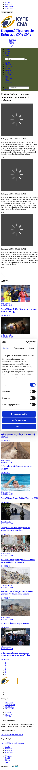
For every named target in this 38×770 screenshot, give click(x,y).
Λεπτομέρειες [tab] (19, 348)
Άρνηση (19, 426)
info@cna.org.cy (17, 735)
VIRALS (8, 716)
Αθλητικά (8, 78)
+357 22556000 (6, 743)
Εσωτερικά (9, 72)
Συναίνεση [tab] (6, 348)
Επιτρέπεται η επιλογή (19, 420)
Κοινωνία (8, 70)
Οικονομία (8, 66)
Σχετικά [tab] (31, 348)
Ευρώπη (8, 74)
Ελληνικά (12, 40)
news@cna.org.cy (18, 743)
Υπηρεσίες (8, 4)
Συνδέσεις (8, 750)
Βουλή (7, 68)
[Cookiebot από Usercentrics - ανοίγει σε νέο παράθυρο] (27, 342)
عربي (11, 46)
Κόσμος (8, 76)
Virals (7, 80)
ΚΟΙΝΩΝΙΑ (9, 707)
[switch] (33, 391)
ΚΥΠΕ (7, 3)
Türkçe (11, 44)
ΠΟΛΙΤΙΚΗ (9, 703)
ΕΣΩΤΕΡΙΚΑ (9, 709)
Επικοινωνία (9, 8)
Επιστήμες (8, 82)
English (11, 42)
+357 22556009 (6, 735)
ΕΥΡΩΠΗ (8, 712)
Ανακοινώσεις (10, 6)
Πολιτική (8, 64)
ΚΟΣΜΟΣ (8, 714)
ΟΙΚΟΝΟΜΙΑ (10, 705)
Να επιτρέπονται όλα (19, 414)
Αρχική (7, 63)
